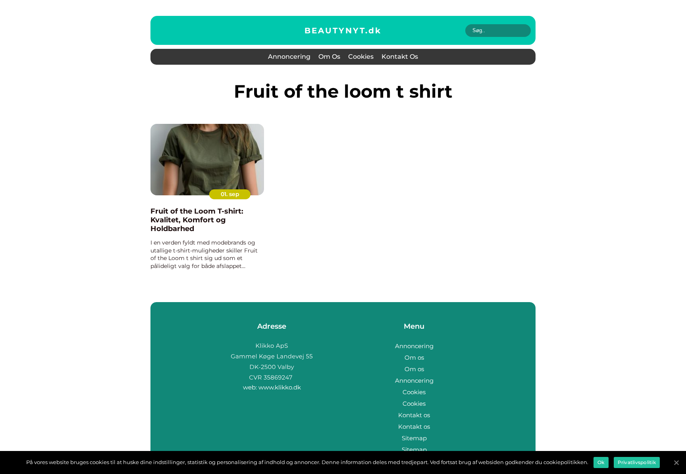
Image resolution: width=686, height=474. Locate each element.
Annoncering (289, 56)
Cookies (361, 56)
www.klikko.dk (279, 387)
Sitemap (414, 438)
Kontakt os (400, 56)
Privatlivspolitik (637, 462)
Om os (329, 56)
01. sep (230, 194)
